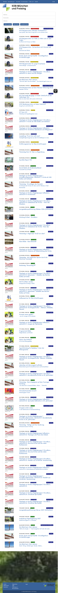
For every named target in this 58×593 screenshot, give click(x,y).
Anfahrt (5, 584)
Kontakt (36, 1)
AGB (13, 585)
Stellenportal (6, 585)
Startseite (5, 1)
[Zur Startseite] (15, 7)
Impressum (6, 587)
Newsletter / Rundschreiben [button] (22, 1)
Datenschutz (14, 584)
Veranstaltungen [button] (11, 1)
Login (26, 584)
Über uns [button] (31, 1)
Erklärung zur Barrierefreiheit (15, 587)
